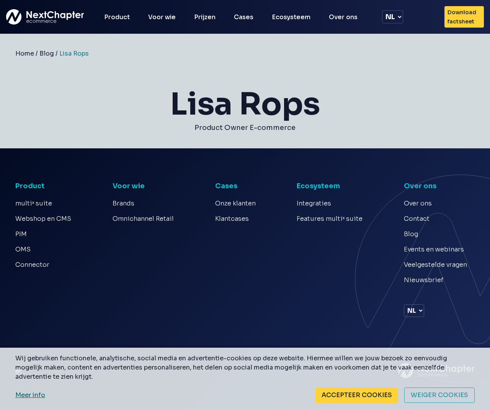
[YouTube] (417, 294)
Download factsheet (462, 17)
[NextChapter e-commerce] (46, 17)
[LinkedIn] (407, 294)
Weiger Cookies (439, 395)
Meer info (30, 395)
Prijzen (205, 17)
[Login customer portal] (429, 17)
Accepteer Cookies (357, 395)
